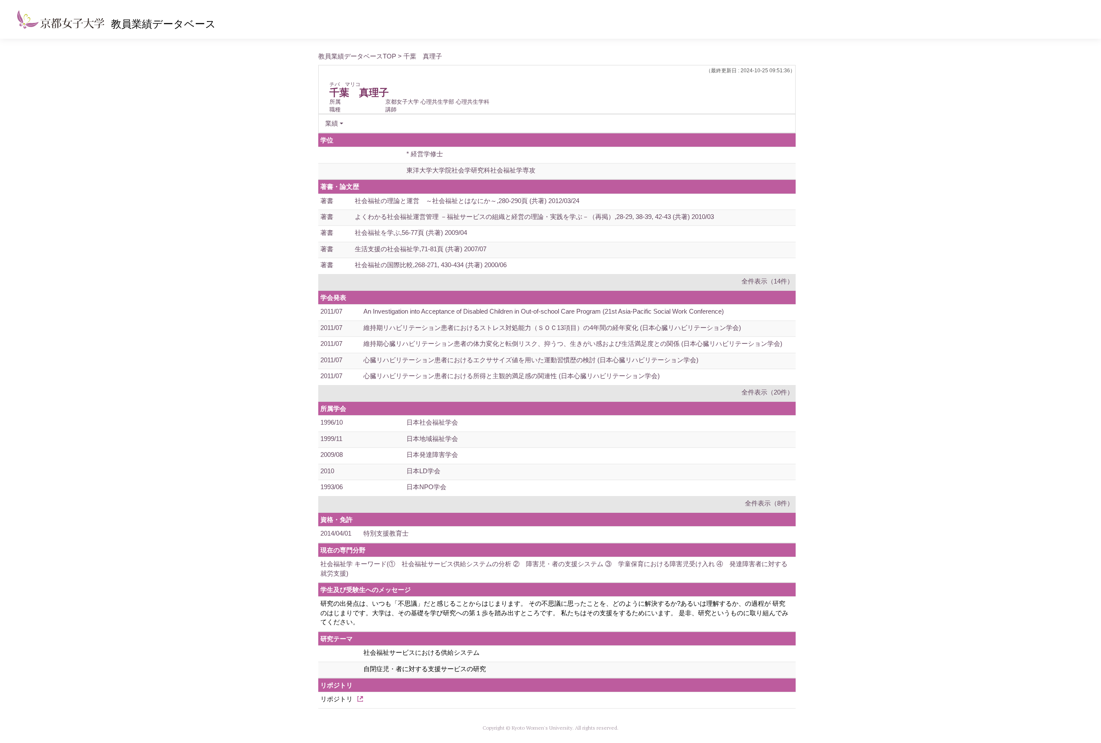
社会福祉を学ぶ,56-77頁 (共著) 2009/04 (411, 232)
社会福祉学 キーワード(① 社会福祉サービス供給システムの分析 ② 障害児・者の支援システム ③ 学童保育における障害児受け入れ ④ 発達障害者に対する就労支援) (553, 568)
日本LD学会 (423, 471)
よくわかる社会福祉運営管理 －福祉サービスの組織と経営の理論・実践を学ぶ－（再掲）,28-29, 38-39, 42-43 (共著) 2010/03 (534, 216)
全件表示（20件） (767, 392)
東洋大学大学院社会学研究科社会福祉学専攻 (470, 170)
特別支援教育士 (386, 533)
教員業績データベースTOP (357, 56)
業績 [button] (331, 123)
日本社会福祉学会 (432, 422)
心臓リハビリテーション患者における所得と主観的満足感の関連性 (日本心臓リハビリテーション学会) (511, 375)
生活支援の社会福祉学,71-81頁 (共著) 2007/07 (420, 249)
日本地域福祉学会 (432, 438)
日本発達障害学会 (432, 454)
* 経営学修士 (424, 153)
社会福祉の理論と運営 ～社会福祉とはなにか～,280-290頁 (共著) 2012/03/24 (467, 200)
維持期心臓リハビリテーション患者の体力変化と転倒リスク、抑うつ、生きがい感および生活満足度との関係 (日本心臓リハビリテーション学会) (572, 343)
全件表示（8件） (769, 503)
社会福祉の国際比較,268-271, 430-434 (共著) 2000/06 (431, 264)
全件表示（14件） (767, 281)
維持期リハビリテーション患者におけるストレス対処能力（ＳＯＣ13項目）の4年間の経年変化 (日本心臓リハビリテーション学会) (552, 327)
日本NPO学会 (426, 486)
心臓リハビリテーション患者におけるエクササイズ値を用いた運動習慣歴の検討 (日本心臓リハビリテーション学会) (530, 360)
